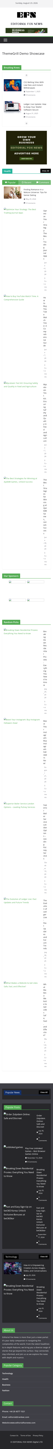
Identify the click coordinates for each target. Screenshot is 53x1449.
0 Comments (30, 95)
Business (6, 1385)
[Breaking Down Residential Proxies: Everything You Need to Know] (22, 672)
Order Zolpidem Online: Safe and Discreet (41, 1121)
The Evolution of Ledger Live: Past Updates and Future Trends (45, 924)
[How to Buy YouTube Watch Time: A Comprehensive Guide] (22, 307)
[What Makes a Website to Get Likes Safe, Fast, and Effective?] (22, 1025)
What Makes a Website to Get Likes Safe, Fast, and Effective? (45, 1009)
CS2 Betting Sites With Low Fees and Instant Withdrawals (34, 85)
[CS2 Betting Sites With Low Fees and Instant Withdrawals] (12, 85)
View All (45, 171)
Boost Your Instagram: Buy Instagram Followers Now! (45, 742)
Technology (7, 1373)
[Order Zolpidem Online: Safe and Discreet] (19, 1128)
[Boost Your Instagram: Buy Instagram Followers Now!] (22, 759)
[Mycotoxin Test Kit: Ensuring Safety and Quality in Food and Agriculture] (22, 394)
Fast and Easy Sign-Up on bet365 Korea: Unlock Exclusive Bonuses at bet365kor (41, 1219)
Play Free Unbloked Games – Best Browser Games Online (35, 1151)
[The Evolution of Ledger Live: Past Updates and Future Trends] (22, 938)
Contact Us (14, 1435)
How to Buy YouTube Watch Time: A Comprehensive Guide (45, 321)
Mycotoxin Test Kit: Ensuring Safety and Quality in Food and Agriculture (45, 412)
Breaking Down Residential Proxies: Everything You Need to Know (45, 658)
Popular (12, 182)
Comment (44, 182)
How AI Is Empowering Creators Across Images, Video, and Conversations (35, 1268)
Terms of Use (26, 1435)
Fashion (5, 1390)
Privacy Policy (38, 1435)
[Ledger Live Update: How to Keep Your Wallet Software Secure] (12, 107)
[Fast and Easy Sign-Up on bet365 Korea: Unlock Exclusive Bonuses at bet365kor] (19, 1226)
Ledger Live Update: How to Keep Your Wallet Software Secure (35, 107)
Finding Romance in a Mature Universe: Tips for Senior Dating (35, 192)
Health (5, 1379)
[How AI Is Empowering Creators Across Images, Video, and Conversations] (12, 1272)
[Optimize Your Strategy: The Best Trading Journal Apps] (22, 220)
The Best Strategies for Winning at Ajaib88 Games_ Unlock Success (45, 506)
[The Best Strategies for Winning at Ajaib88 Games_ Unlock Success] (22, 489)
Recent (27, 182)
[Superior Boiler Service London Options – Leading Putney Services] (22, 849)
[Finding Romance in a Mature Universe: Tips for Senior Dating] (12, 192)
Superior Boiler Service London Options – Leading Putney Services (45, 832)
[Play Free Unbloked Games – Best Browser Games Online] (13, 1155)
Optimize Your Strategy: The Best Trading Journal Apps (45, 234)
